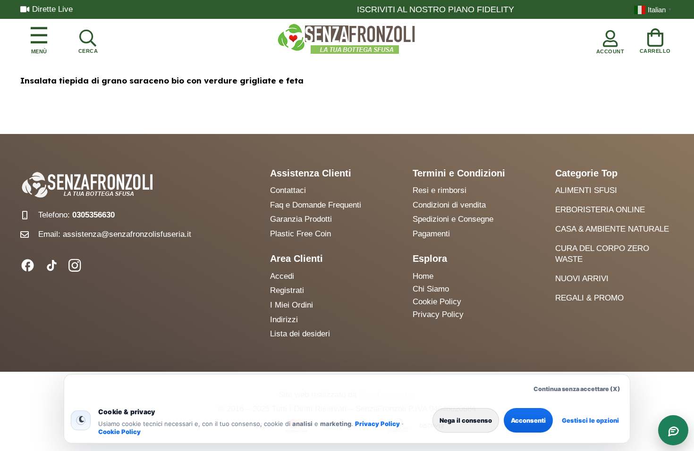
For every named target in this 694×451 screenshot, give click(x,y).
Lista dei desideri (300, 333)
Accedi (282, 276)
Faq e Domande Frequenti (315, 204)
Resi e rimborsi (439, 190)
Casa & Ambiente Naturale (612, 229)
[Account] (610, 39)
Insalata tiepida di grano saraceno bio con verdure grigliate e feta (162, 80)
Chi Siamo (431, 288)
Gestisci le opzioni (590, 420)
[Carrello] (655, 39)
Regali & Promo (589, 297)
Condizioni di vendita (449, 204)
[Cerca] (88, 40)
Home (423, 276)
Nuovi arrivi (582, 278)
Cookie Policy (119, 431)
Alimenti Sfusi (586, 190)
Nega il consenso (466, 420)
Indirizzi (284, 319)
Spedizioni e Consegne (453, 219)
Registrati (287, 290)
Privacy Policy (377, 423)
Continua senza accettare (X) (576, 389)
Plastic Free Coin (300, 233)
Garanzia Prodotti (301, 219)
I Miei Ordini (291, 305)
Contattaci (288, 190)
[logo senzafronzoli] (347, 40)
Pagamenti (431, 233)
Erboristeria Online (600, 209)
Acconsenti (528, 420)
